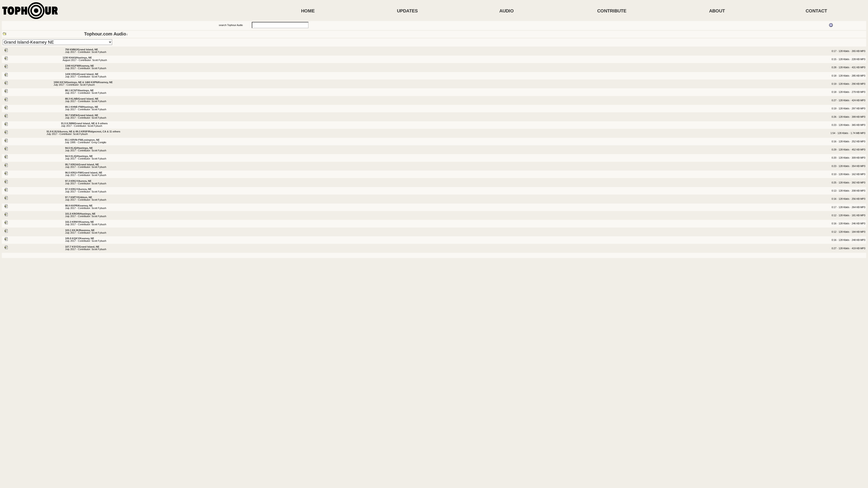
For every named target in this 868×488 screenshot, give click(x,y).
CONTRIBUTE (611, 10)
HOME (308, 10)
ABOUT (717, 10)
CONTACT (816, 10)
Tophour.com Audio (105, 33)
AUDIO (506, 10)
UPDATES (407, 10)
